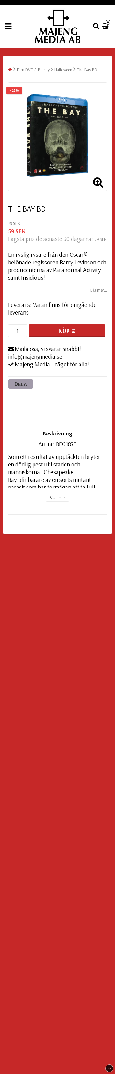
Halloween (63, 70)
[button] (106, 26)
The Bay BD (87, 70)
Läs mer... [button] (98, 290)
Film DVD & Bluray (33, 70)
